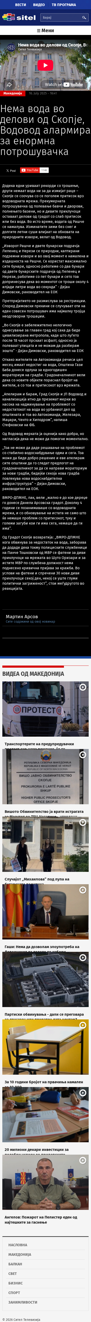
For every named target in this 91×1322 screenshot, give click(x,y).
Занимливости (22, 1302)
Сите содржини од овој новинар (30, 622)
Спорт (14, 1293)
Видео (39, 5)
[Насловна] (18, 20)
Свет (12, 1273)
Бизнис (15, 1283)
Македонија (19, 1254)
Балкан (15, 1264)
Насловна (17, 1245)
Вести (20, 5)
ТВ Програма (64, 5)
